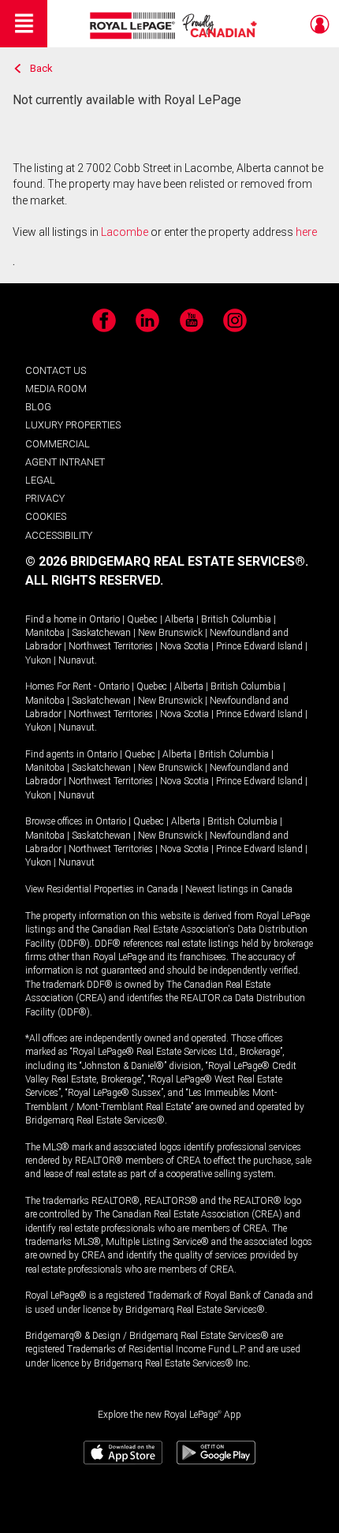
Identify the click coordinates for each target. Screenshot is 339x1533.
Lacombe (124, 232)
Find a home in (56, 619)
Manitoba (45, 632)
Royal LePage (175, 26)
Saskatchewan (101, 632)
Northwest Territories (111, 646)
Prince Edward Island (259, 646)
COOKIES (45, 516)
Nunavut (76, 660)
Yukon (38, 660)
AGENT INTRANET (65, 462)
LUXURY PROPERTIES (73, 425)
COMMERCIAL (57, 444)
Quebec (142, 619)
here (306, 232)
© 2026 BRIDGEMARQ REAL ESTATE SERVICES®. (166, 561)
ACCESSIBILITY (58, 535)
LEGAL (40, 480)
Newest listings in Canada (238, 889)
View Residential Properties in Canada (101, 889)
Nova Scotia (184, 646)
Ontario (104, 619)
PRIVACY (45, 498)
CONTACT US (55, 370)
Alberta (179, 619)
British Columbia (236, 619)
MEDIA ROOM (56, 388)
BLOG (38, 407)
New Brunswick (170, 632)
